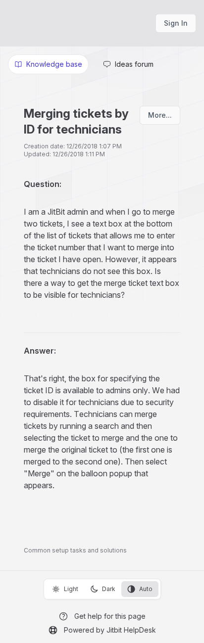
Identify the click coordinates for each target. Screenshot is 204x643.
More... (160, 115)
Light (71, 589)
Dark (108, 589)
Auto (146, 589)
